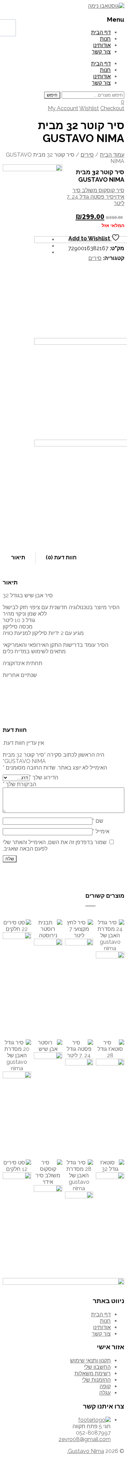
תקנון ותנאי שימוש (90, 1360)
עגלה (105, 1393)
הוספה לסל (48, 983)
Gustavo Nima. (85, 1451)
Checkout (112, 108)
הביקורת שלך (19, 784)
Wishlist (89, 108)
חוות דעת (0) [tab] (61, 557)
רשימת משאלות (93, 1373)
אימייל (100, 831)
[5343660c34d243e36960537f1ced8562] (32, 194)
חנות (105, 39)
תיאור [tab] (18, 557)
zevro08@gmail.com (85, 1439)
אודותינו (102, 45)
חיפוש (52, 95)
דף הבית (101, 32)
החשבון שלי (97, 1367)
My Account (63, 108)
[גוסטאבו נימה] (106, 6)
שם (97, 821)
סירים (87, 155)
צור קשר (101, 51)
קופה (105, 1386)
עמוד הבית (112, 155)
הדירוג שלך (43, 777)
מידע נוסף (16, 978)
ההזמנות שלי (96, 1380)
